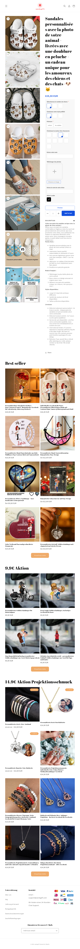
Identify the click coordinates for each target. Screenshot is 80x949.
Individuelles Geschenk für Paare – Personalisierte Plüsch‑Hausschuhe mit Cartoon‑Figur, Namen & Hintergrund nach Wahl (56, 407)
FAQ (6, 899)
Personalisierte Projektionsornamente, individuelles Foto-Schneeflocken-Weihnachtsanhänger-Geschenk (53, 770)
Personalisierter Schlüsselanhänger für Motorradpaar (18, 611)
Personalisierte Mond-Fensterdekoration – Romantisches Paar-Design (54, 454)
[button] (6, 6)
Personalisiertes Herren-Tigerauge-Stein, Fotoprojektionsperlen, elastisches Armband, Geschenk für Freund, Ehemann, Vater (20, 817)
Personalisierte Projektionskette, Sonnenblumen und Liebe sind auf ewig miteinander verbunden (22, 863)
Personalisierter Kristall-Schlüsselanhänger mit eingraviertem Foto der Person (56, 545)
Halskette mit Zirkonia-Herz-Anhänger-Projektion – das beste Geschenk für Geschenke (56, 816)
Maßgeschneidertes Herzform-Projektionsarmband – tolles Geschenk (53, 863)
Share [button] (49, 352)
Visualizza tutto (40, 555)
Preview (60, 208)
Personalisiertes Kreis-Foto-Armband (18, 724)
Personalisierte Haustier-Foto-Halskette (19, 768)
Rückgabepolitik (10, 909)
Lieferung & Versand (12, 904)
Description (50, 220)
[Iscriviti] (56, 930)
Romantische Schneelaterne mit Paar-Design (55, 499)
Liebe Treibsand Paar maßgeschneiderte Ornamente (19, 545)
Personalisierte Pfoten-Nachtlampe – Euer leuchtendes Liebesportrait (19, 499)
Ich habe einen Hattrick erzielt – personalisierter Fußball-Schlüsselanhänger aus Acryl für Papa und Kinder (57, 658)
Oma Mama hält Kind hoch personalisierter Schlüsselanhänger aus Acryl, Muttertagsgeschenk (22, 657)
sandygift (37, 944)
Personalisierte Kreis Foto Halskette (52, 722)
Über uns (8, 895)
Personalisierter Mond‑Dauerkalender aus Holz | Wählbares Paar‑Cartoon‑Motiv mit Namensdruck (22, 454)
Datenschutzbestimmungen (14, 914)
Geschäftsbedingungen (13, 918)
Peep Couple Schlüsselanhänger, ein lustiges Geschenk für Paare (55, 611)
